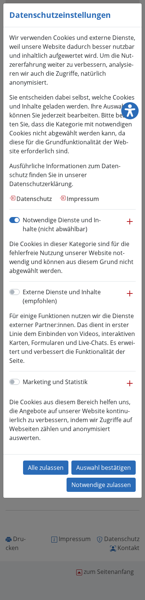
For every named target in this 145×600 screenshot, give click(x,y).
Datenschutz (34, 199)
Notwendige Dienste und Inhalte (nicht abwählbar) (62, 224)
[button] (130, 225)
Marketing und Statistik (55, 382)
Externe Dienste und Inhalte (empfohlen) (62, 296)
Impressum (83, 199)
